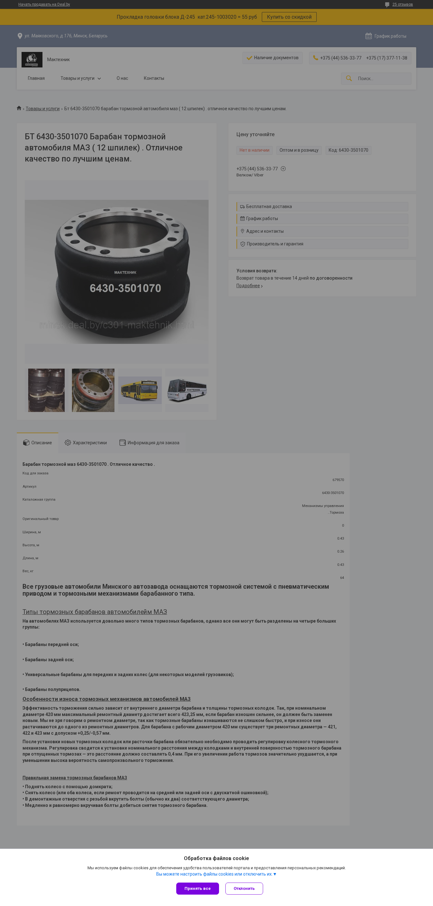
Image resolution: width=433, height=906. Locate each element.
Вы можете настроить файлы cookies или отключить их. (214, 874)
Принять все (197, 888)
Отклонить (244, 888)
